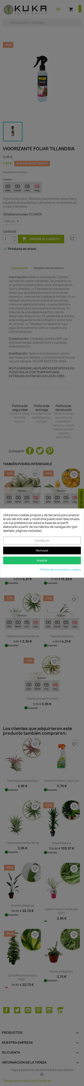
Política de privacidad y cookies (60, 569)
